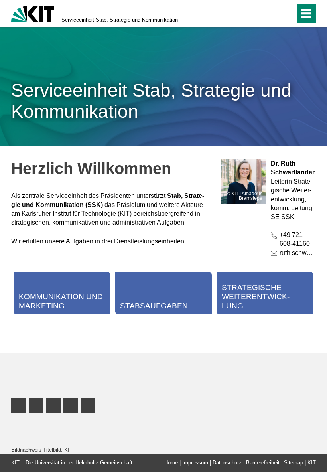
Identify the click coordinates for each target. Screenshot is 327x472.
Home (171, 463)
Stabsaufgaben (154, 306)
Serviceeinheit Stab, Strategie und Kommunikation (119, 20)
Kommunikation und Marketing (61, 301)
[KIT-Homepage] (32, 13)
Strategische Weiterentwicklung (256, 296)
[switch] (272, 13)
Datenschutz (227, 463)
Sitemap (293, 463)
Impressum (195, 463)
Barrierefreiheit (263, 463)
